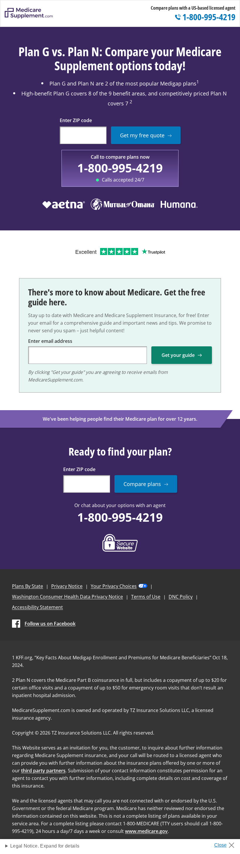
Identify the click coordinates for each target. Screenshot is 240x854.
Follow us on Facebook (50, 623)
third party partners (43, 770)
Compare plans (142, 483)
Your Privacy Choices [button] (114, 586)
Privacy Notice (67, 586)
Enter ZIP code (76, 120)
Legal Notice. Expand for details (44, 845)
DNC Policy (181, 596)
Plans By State (27, 586)
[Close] (226, 843)
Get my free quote (142, 135)
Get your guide (178, 355)
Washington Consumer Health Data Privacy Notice (67, 596)
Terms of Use (145, 596)
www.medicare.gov (146, 831)
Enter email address (50, 341)
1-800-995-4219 (120, 168)
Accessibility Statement (37, 607)
